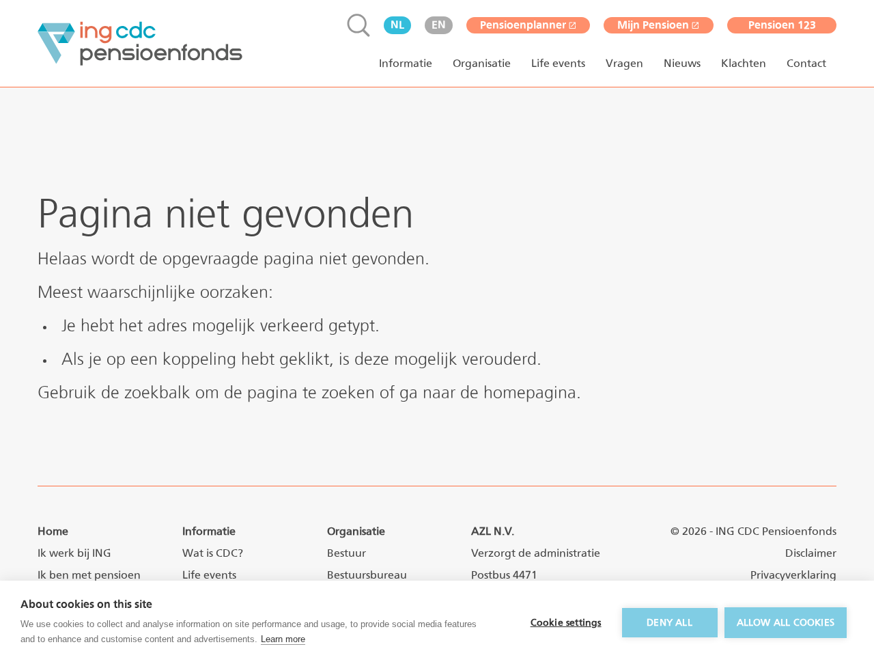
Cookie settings (566, 622)
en (439, 24)
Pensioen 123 (782, 24)
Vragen (624, 63)
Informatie (405, 63)
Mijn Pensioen (653, 24)
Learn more (283, 639)
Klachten (743, 63)
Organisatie (482, 63)
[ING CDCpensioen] (140, 43)
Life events (558, 63)
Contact (806, 63)
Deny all (669, 622)
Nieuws (682, 63)
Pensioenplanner (523, 24)
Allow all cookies (785, 622)
